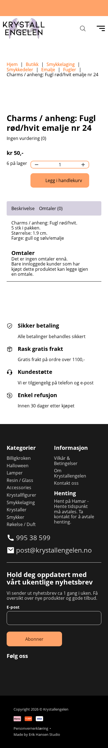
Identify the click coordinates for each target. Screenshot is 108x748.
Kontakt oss (66, 483)
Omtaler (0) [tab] (51, 208)
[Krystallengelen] (24, 28)
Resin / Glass (20, 480)
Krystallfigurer (21, 495)
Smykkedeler (20, 69)
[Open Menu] (101, 28)
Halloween (18, 465)
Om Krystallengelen (70, 473)
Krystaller (17, 509)
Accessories (19, 487)
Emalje (48, 69)
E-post (13, 607)
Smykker (15, 517)
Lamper (15, 473)
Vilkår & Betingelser (66, 461)
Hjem (12, 64)
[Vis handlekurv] (96, 736)
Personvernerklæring (31, 728)
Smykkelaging (61, 64)
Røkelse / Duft (21, 524)
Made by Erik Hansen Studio (37, 734)
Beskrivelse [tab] (23, 208)
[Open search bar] (83, 28)
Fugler (69, 69)
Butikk (32, 64)
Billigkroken (19, 458)
